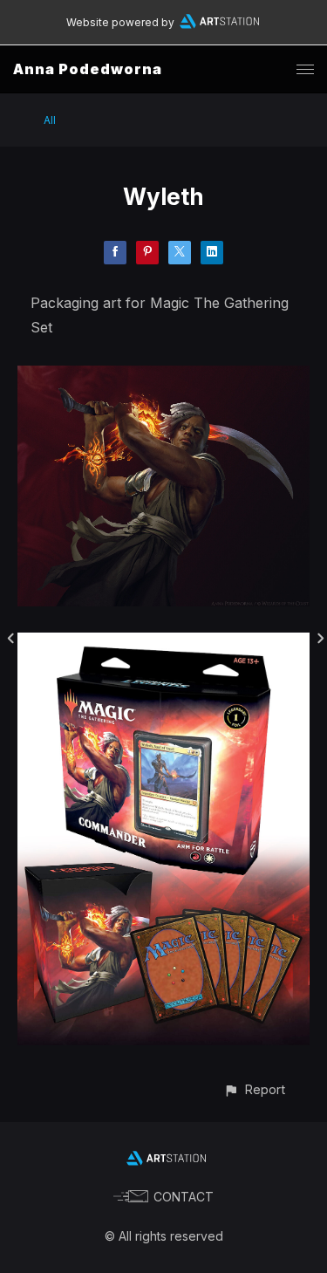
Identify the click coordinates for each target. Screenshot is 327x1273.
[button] (254, 1089)
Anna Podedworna (87, 69)
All (50, 120)
